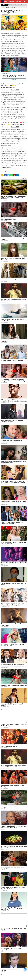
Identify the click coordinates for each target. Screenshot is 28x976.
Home (3, 7)
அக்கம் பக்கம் (18, 1)
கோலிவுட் (6, 1)
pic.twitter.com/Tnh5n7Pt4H (8, 87)
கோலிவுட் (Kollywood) (10, 7)
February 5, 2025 (15, 89)
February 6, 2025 (15, 126)
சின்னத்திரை (11, 1)
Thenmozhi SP (5, 13)
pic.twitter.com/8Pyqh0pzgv (18, 124)
